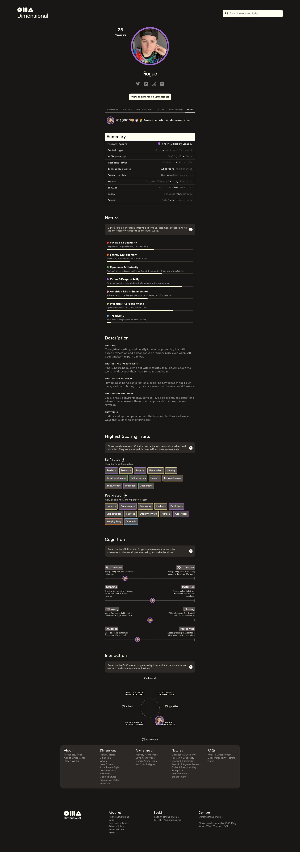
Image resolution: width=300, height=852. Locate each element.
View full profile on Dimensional (150, 97)
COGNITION (176, 110)
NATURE (127, 110)
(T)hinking (111, 609)
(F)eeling (189, 609)
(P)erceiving (187, 628)
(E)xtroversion (186, 567)
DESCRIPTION (144, 110)
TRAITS (160, 110)
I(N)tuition (188, 587)
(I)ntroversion (114, 567)
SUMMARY (112, 110)
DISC (190, 110)
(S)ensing (111, 587)
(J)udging (111, 628)
